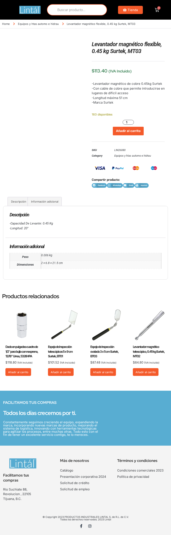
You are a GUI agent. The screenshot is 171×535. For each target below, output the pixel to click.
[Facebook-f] (81, 526)
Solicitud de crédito (74, 483)
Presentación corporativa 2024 (83, 477)
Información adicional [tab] (44, 201)
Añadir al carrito (128, 131)
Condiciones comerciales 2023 (140, 470)
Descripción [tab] (18, 201)
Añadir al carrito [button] (18, 372)
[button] (99, 185)
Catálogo (66, 470)
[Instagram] (90, 526)
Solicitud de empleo (75, 489)
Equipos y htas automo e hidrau (38, 23)
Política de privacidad (133, 477)
